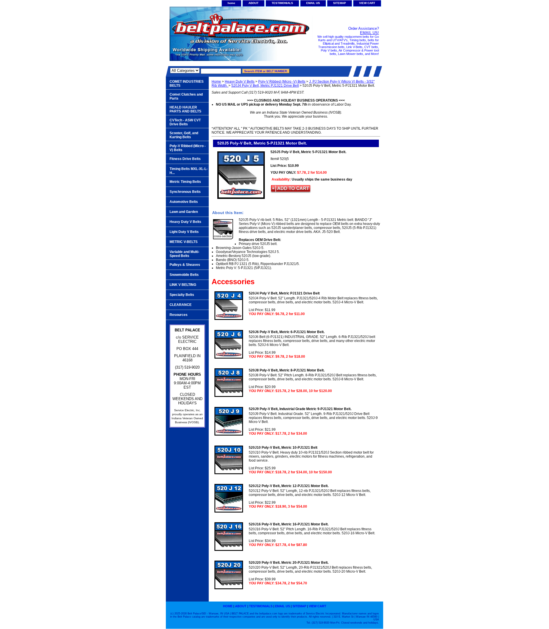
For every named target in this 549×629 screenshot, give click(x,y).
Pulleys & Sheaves (185, 265)
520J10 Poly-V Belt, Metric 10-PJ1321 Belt (283, 448)
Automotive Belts (184, 202)
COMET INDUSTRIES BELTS (187, 84)
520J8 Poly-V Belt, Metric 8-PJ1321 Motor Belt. (287, 370)
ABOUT (253, 3)
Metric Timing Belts (185, 182)
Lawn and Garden (184, 212)
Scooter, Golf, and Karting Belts (184, 135)
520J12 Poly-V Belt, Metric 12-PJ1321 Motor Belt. (289, 486)
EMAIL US (313, 3)
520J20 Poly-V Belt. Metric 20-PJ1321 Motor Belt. (289, 563)
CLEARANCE (181, 305)
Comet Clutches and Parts (186, 96)
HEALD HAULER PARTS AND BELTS (185, 109)
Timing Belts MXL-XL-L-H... (189, 171)
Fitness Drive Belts (185, 159)
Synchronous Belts (185, 192)
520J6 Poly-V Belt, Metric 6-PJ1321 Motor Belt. (287, 332)
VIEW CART (367, 3)
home (231, 3)
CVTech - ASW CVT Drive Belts (185, 122)
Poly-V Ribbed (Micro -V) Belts (281, 82)
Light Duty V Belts (184, 232)
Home (216, 82)
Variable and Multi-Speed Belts (184, 254)
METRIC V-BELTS (184, 242)
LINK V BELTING (183, 285)
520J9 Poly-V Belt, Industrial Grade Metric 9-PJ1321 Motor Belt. (300, 409)
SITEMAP (339, 3)
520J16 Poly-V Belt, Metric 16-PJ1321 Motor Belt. (289, 524)
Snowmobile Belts (184, 275)
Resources (179, 315)
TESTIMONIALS (282, 3)
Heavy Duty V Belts (239, 82)
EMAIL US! (369, 33)
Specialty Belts (182, 295)
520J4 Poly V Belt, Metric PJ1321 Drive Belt (265, 86)
